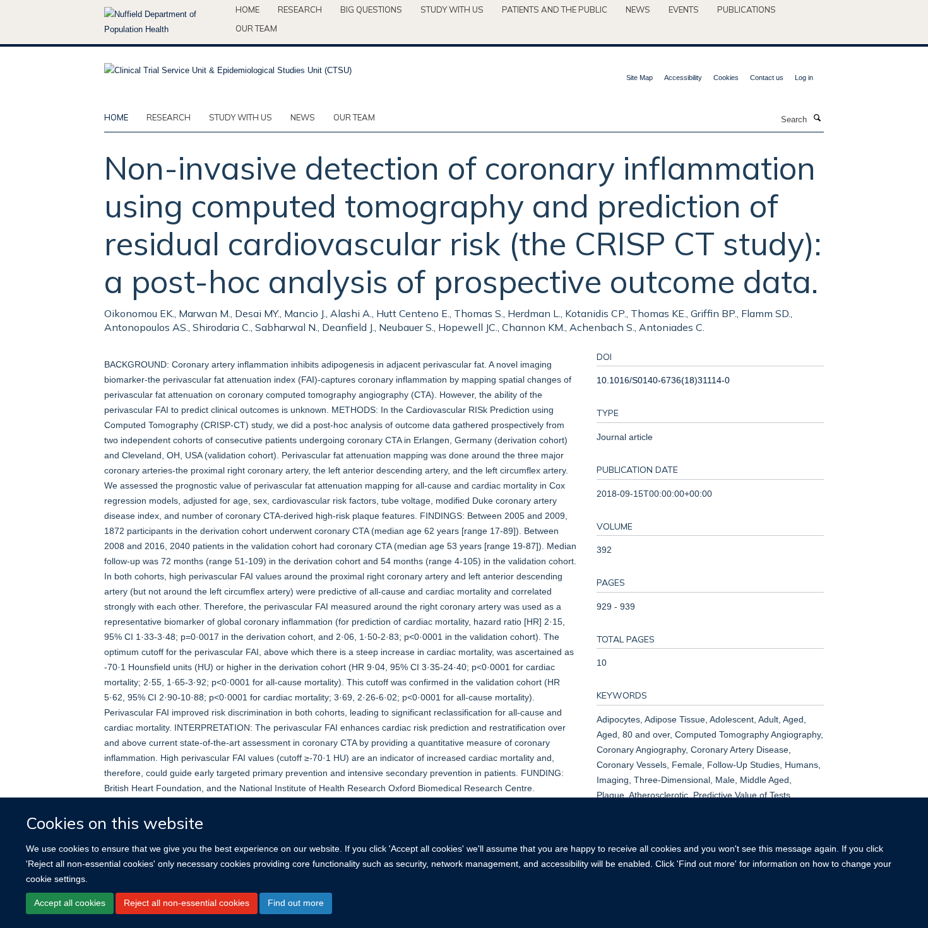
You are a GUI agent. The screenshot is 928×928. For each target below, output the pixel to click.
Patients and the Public (554, 9)
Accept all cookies (69, 903)
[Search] (817, 118)
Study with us (452, 9)
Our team (256, 28)
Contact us (766, 77)
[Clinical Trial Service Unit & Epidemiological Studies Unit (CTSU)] (228, 66)
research (168, 117)
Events (684, 9)
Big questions (371, 9)
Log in (804, 77)
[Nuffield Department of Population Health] (165, 22)
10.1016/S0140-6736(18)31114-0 (663, 380)
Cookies (726, 77)
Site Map (639, 77)
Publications (746, 9)
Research (300, 9)
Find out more (296, 903)
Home (247, 9)
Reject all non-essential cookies (186, 903)
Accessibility (683, 77)
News (638, 9)
